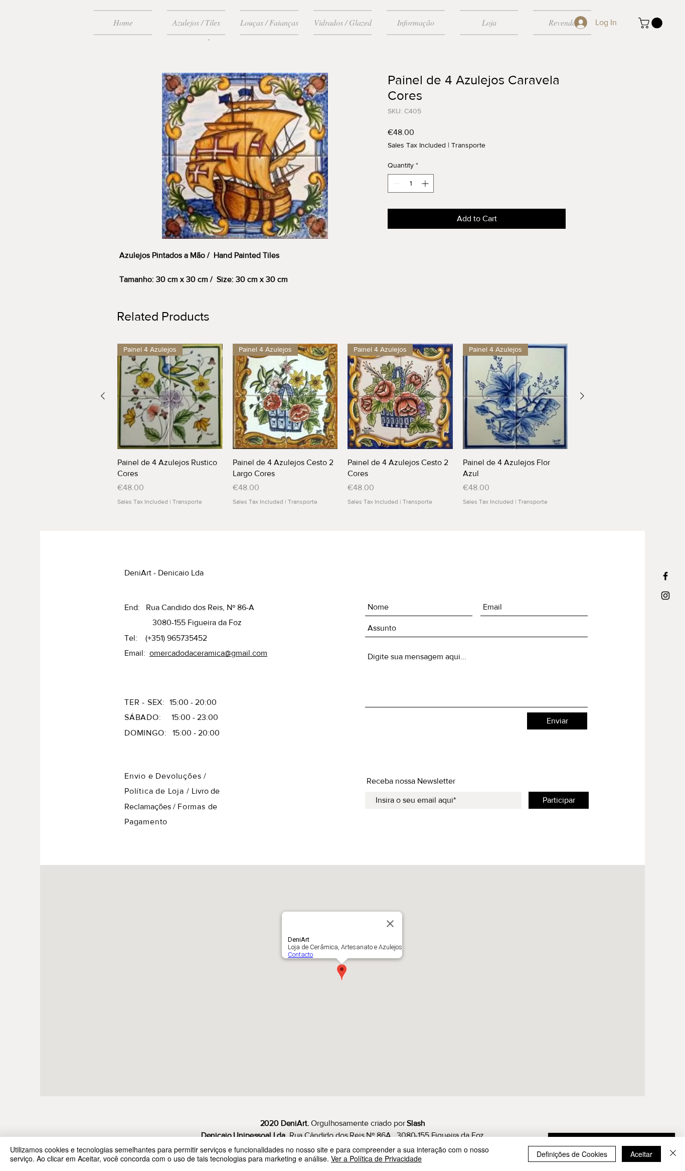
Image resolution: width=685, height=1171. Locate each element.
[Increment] (426, 183)
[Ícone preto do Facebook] (665, 575)
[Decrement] (395, 183)
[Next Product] (582, 396)
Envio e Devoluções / (165, 776)
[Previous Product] (103, 396)
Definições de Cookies (572, 1154)
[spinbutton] (411, 183)
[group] (342, 424)
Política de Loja (155, 791)
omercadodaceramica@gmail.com (208, 653)
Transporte (468, 145)
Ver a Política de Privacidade (376, 1158)
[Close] (673, 1154)
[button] (651, 23)
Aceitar (641, 1154)
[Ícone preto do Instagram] (665, 595)
